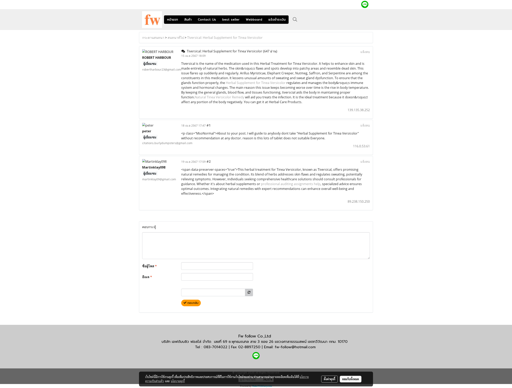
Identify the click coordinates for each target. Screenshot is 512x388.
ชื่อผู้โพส (149, 266)
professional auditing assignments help (290, 184)
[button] (295, 19)
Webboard (254, 19)
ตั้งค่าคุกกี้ (329, 379)
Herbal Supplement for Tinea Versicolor (256, 83)
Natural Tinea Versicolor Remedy (219, 97)
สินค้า (188, 19)
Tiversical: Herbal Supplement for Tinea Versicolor (225, 37)
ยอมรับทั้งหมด (350, 379)
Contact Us (207, 19)
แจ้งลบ (365, 52)
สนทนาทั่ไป (176, 37)
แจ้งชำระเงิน (277, 19)
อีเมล (147, 277)
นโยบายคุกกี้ (178, 381)
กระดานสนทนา (153, 37)
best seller (231, 19)
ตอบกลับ (192, 303)
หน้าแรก (172, 19)
